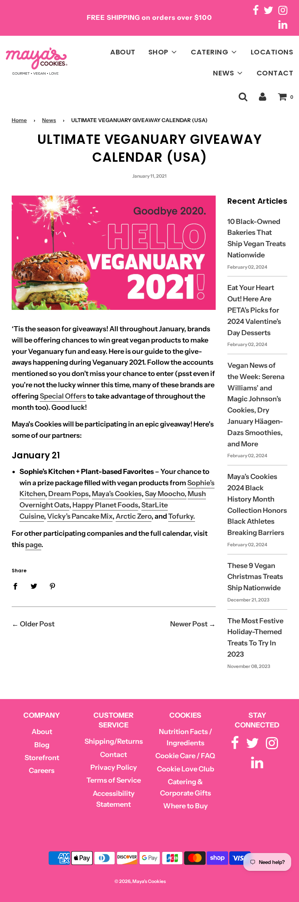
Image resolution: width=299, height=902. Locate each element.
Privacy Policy (113, 767)
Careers (42, 770)
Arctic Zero (133, 516)
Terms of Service (113, 780)
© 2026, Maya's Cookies (140, 881)
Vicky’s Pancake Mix (80, 516)
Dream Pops (68, 493)
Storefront (42, 757)
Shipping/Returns (113, 741)
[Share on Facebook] (18, 586)
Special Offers (63, 396)
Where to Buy (185, 806)
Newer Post (189, 624)
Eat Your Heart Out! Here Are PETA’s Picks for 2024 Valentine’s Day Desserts (254, 310)
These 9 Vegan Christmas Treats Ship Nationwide (255, 577)
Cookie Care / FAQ (185, 756)
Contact (113, 754)
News (49, 120)
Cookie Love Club (185, 769)
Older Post (37, 624)
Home (19, 120)
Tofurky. (181, 516)
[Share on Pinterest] (53, 586)
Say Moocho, (165, 493)
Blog (41, 745)
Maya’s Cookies (117, 493)
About (42, 731)
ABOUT (122, 52)
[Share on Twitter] (34, 586)
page (33, 544)
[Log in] (262, 96)
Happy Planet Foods (105, 505)
